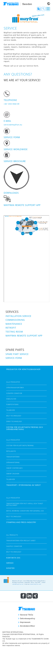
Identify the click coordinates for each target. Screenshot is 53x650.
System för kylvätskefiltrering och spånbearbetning (24, 428)
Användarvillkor (27, 626)
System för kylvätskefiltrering (20, 445)
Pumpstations (12, 404)
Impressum (25, 622)
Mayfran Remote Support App (22, 205)
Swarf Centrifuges (14, 468)
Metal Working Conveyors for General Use (25, 511)
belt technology (13, 416)
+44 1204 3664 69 (11, 104)
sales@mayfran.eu (17, 584)
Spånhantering (13, 462)
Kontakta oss (13, 558)
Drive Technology (14, 421)
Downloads (11, 192)
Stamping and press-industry (21, 522)
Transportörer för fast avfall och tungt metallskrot (24, 504)
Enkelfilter (11, 399)
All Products (12, 535)
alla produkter (13, 382)
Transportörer (12, 457)
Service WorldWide (16, 149)
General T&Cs (26, 614)
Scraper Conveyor (14, 393)
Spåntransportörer (15, 388)
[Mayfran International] (26, 18)
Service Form (12, 137)
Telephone (10, 100)
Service (10, 563)
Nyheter (10, 568)
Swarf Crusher (12, 474)
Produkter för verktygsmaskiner (23, 369)
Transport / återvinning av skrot (23, 485)
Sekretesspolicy (27, 618)
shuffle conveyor (14, 546)
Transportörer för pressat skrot (21, 541)
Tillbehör (10, 410)
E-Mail (7, 120)
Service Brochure (15, 161)
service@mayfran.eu (13, 124)
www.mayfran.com (35, 584)
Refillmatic (11, 451)
